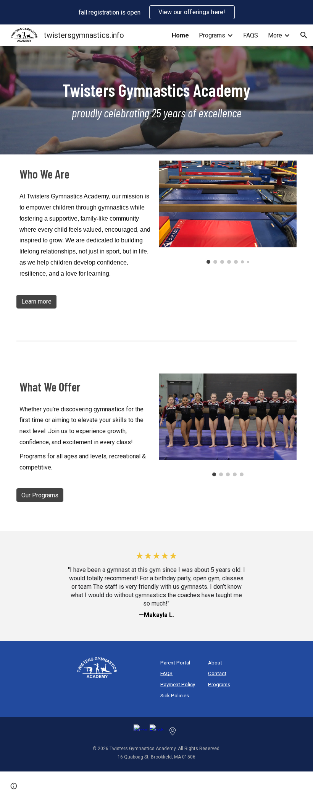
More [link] (275, 35)
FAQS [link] (250, 35)
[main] (156, 100)
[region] (156, 12)
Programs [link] (212, 35)
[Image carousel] (228, 212)
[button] (304, 35)
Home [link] (180, 35)
